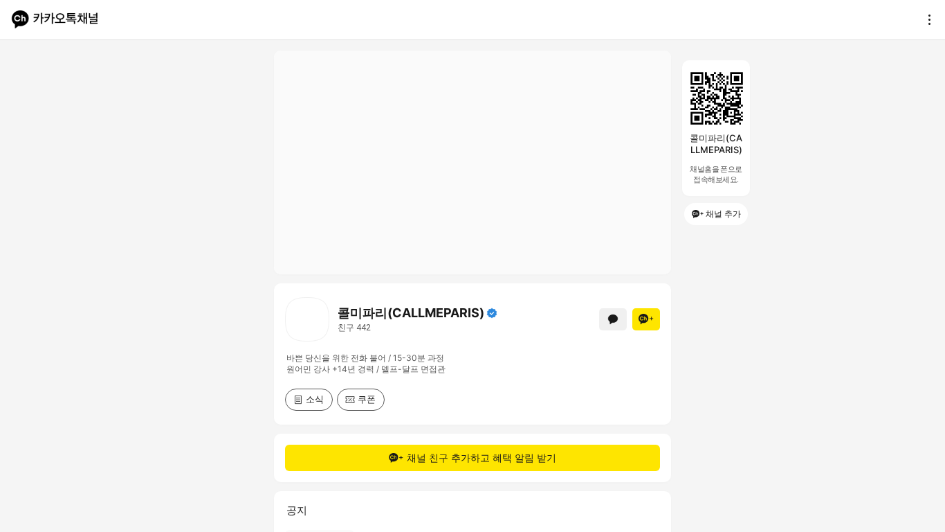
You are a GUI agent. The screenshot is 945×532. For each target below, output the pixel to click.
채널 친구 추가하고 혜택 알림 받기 (481, 457)
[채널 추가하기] (646, 319)
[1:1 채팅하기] (613, 319)
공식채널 (491, 313)
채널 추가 (723, 214)
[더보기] (925, 19)
